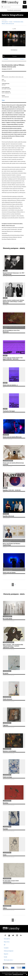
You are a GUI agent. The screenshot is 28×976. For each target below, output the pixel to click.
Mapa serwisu (6, 941)
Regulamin (6, 954)
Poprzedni (6, 59)
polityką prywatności (18, 974)
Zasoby (10, 21)
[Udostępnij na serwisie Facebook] (11, 69)
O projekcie (6, 947)
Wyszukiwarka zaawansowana (13, 10)
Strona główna (5, 21)
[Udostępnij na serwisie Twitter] (10, 69)
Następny (22, 59)
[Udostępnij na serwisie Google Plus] (8, 69)
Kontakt (5, 957)
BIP (4, 944)
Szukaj (24, 6)
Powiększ (14, 56)
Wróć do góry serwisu (8, 960)
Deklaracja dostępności (8, 951)
